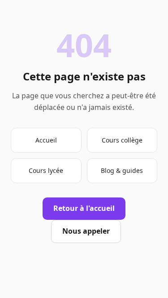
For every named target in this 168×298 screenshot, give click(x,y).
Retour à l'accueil (84, 208)
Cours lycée (46, 170)
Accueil (46, 140)
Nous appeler (86, 231)
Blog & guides (122, 170)
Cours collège (122, 140)
